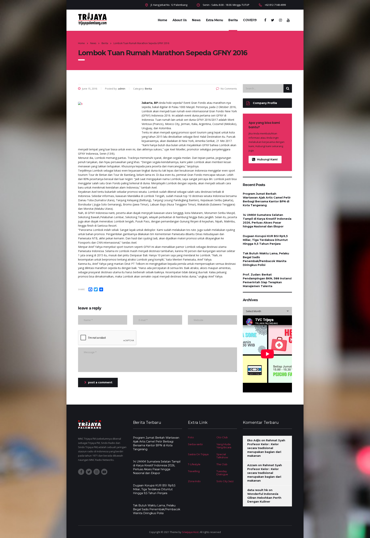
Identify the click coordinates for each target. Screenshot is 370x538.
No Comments (229, 88)
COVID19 (249, 20)
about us (179, 20)
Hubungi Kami (267, 159)
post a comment (100, 382)
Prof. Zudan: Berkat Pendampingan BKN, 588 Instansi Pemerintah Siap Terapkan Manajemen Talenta (267, 280)
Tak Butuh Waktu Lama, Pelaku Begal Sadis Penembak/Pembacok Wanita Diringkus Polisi (266, 259)
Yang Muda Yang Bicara (223, 446)
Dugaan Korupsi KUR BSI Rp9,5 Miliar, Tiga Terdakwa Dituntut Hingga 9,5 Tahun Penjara (265, 240)
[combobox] (267, 311)
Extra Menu (214, 20)
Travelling (194, 471)
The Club (221, 464)
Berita (233, 20)
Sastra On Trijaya (198, 454)
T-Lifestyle (194, 464)
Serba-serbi (195, 444)
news (196, 20)
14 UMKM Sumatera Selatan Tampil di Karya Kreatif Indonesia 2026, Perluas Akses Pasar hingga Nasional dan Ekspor (267, 220)
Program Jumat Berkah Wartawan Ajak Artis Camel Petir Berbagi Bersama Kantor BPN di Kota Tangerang (267, 199)
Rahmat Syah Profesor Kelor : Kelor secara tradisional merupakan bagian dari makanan (266, 448)
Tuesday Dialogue (222, 473)
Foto (191, 437)
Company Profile (265, 103)
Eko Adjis (254, 440)
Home (162, 20)
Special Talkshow (222, 456)
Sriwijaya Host (190, 532)
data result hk (257, 490)
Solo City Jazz (225, 481)
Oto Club (222, 437)
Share (81, 289)
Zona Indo (194, 481)
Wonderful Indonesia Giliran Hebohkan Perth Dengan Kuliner (264, 497)
